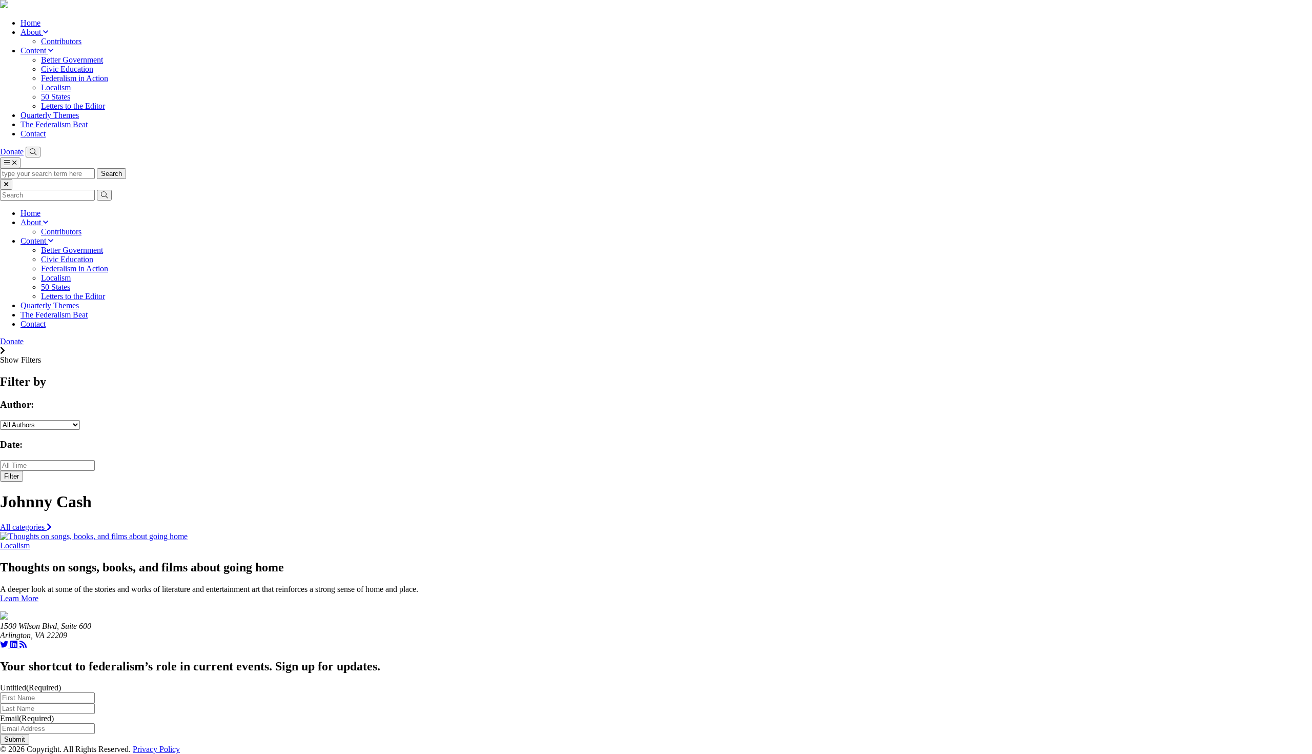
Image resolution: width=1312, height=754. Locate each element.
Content (34, 50)
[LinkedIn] (14, 644)
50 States (55, 96)
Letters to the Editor (73, 106)
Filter (11, 476)
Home (30, 22)
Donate (12, 151)
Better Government (72, 59)
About (31, 32)
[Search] (33, 152)
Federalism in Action (74, 78)
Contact (33, 133)
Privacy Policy (156, 749)
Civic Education (67, 69)
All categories (23, 527)
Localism (56, 87)
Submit (14, 739)
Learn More (19, 598)
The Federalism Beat (54, 124)
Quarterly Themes (49, 115)
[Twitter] (5, 644)
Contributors (61, 41)
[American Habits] (4, 5)
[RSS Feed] (23, 644)
